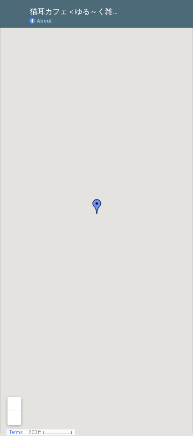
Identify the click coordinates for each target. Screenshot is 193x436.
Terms (16, 432)
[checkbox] (125, 10)
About (44, 21)
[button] (148, 20)
